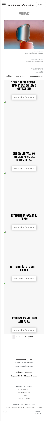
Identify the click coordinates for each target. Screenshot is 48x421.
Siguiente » (31, 337)
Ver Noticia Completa (24, 97)
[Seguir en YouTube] (28, 379)
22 (25, 336)
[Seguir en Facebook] (19, 379)
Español (40, 4)
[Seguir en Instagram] (24, 379)
